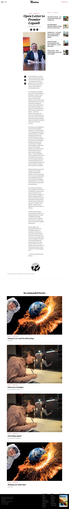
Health (43, 503)
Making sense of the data (17, 485)
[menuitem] (63, 2)
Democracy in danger (16, 387)
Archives (53, 502)
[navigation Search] (67, 2)
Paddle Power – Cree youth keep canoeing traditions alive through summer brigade (54, 35)
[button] (4, 2)
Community (44, 500)
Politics (44, 497)
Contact (52, 500)
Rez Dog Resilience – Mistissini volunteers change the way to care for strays (54, 26)
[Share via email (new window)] (37, 30)
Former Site (53, 503)
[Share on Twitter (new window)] (34, 30)
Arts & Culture (45, 502)
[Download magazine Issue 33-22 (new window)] (63, 501)
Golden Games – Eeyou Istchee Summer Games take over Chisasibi (54, 52)
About (52, 495)
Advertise (53, 498)
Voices (43, 498)
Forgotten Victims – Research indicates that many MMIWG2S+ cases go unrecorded (54, 44)
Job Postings (54, 505)
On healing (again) (15, 436)
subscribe (63, 2)
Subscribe (53, 497)
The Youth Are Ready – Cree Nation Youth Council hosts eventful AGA (54, 18)
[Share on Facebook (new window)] (31, 30)
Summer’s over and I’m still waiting (21, 338)
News (43, 495)
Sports (43, 506)
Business (44, 505)
